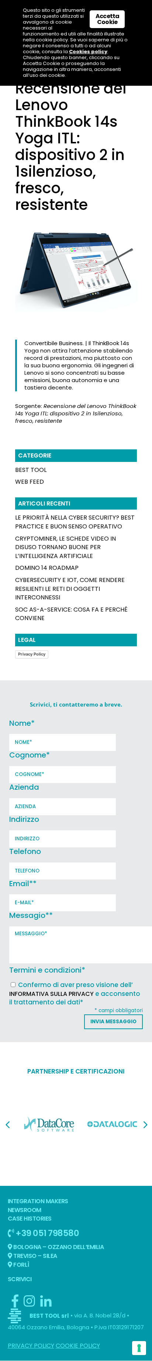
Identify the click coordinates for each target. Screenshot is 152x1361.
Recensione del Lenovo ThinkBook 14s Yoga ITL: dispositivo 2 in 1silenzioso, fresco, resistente (76, 413)
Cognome (29, 755)
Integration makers (38, 1201)
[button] (7, 1124)
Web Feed (29, 481)
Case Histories (30, 1218)
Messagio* (31, 915)
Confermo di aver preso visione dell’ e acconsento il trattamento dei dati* (74, 993)
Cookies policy (88, 51)
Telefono (25, 851)
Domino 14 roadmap (47, 568)
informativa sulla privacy (51, 994)
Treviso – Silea (34, 1256)
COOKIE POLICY (78, 1345)
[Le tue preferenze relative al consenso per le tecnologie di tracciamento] (139, 1348)
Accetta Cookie (107, 19)
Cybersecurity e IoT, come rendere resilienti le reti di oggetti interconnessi (70, 589)
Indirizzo (24, 819)
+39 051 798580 (46, 1233)
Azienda (24, 787)
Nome (22, 723)
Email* (23, 883)
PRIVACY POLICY (31, 1345)
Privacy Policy (31, 654)
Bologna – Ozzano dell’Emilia (58, 1247)
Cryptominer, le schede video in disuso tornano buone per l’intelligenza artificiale (65, 547)
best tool (30, 470)
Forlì (21, 1264)
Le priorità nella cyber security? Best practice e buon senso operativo (75, 522)
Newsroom (24, 1210)
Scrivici (20, 1279)
